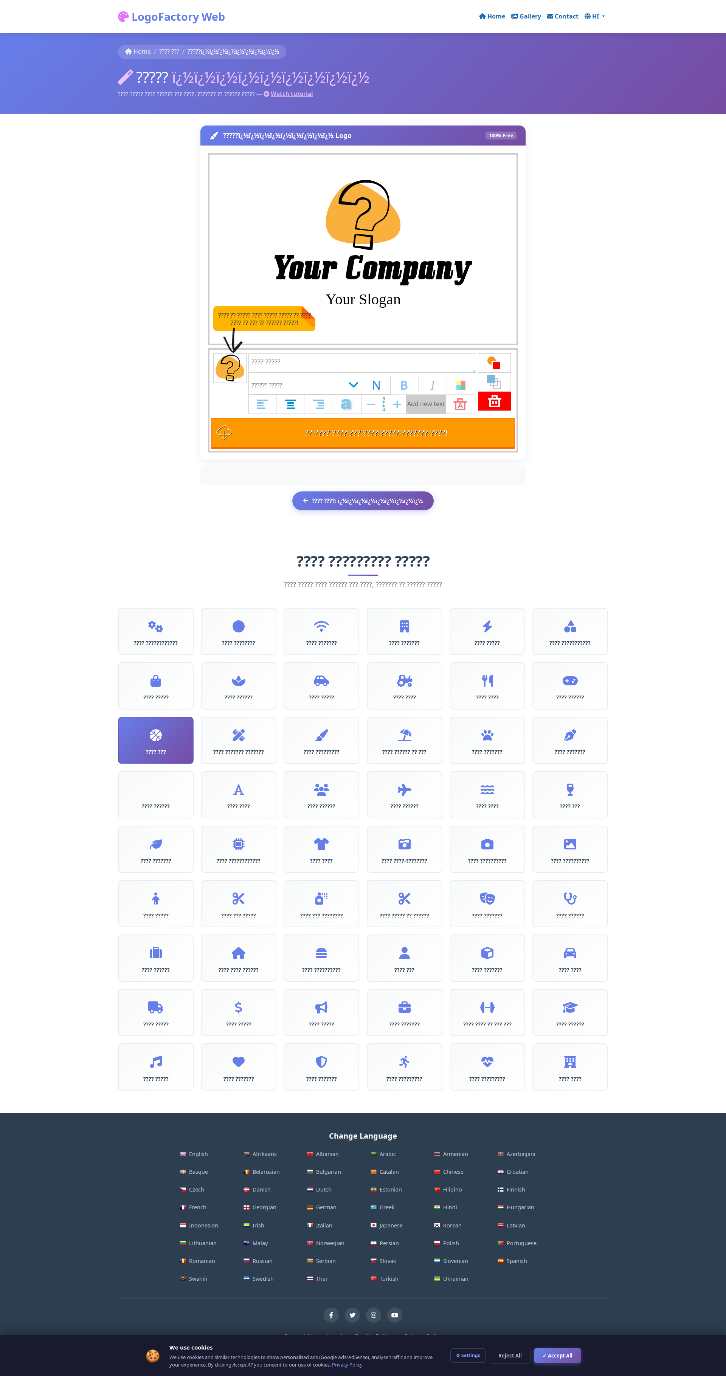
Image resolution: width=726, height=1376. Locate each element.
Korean (452, 1225)
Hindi (450, 1207)
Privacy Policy (347, 1364)
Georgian (264, 1207)
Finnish (516, 1189)
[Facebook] (331, 1315)
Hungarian (520, 1207)
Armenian (455, 1154)
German (326, 1207)
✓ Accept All (557, 1355)
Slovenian (455, 1260)
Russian (263, 1260)
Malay (260, 1243)
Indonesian (203, 1225)
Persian (389, 1243)
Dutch (324, 1189)
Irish (258, 1225)
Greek (387, 1207)
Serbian (326, 1260)
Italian (324, 1225)
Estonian (391, 1189)
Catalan (389, 1171)
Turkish (389, 1278)
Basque (198, 1171)
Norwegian (330, 1243)
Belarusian (266, 1171)
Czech (196, 1189)
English (198, 1154)
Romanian (202, 1260)
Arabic (388, 1154)
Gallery (530, 16)
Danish (262, 1189)
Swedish (263, 1278)
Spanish (517, 1260)
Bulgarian (328, 1171)
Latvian (516, 1225)
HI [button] (596, 16)
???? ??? (169, 51)
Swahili (198, 1278)
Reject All (510, 1355)
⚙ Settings (468, 1355)
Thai (321, 1278)
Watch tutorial (292, 94)
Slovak (388, 1260)
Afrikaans (265, 1154)
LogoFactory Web (177, 16)
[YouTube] (394, 1315)
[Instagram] (373, 1315)
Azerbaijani (521, 1154)
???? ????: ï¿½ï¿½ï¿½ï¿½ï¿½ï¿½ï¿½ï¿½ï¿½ (367, 501)
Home (496, 16)
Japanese (391, 1225)
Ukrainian (455, 1278)
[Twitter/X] (352, 1315)
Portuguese (522, 1243)
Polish (451, 1243)
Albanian (327, 1154)
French (197, 1207)
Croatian (518, 1171)
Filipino (452, 1189)
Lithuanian (203, 1243)
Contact (567, 16)
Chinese (453, 1171)
